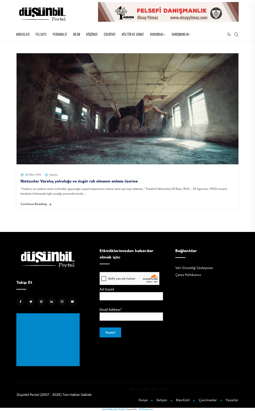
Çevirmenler (208, 400)
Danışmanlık (180, 34)
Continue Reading (34, 204)
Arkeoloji (22, 34)
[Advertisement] (48, 339)
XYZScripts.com (146, 409)
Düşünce (92, 34)
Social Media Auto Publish (114, 409)
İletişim (162, 400)
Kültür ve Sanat (133, 34)
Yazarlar (232, 400)
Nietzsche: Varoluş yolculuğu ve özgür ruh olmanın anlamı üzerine (79, 181)
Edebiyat (110, 34)
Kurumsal (157, 34)
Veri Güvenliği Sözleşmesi (194, 268)
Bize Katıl (183, 400)
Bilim (76, 34)
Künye (143, 400)
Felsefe (41, 34)
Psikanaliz (60, 34)
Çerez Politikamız (188, 275)
